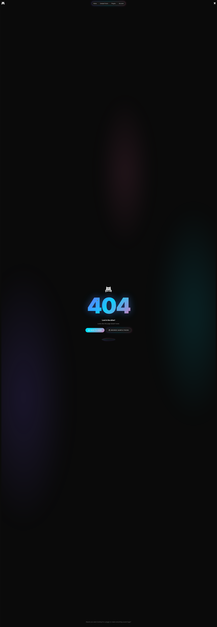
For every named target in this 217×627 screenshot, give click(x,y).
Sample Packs (104, 3)
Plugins (113, 3)
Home (95, 3)
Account (121, 3)
